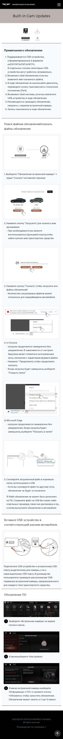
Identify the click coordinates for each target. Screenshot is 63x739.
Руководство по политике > (31, 726)
